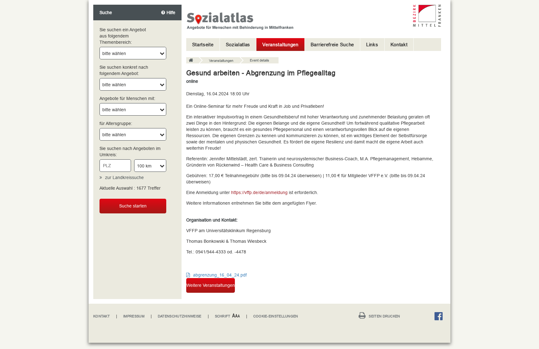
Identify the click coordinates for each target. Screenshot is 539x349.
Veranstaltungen (280, 44)
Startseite (203, 44)
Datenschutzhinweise (180, 316)
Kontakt (399, 44)
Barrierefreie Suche (332, 44)
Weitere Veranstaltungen (210, 285)
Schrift (223, 316)
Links (372, 44)
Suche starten (133, 205)
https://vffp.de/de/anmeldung (259, 192)
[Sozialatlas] (192, 60)
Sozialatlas (238, 44)
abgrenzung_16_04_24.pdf (220, 274)
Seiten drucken (384, 316)
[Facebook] (440, 317)
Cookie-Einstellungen (275, 316)
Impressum (133, 316)
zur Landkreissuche (124, 177)
